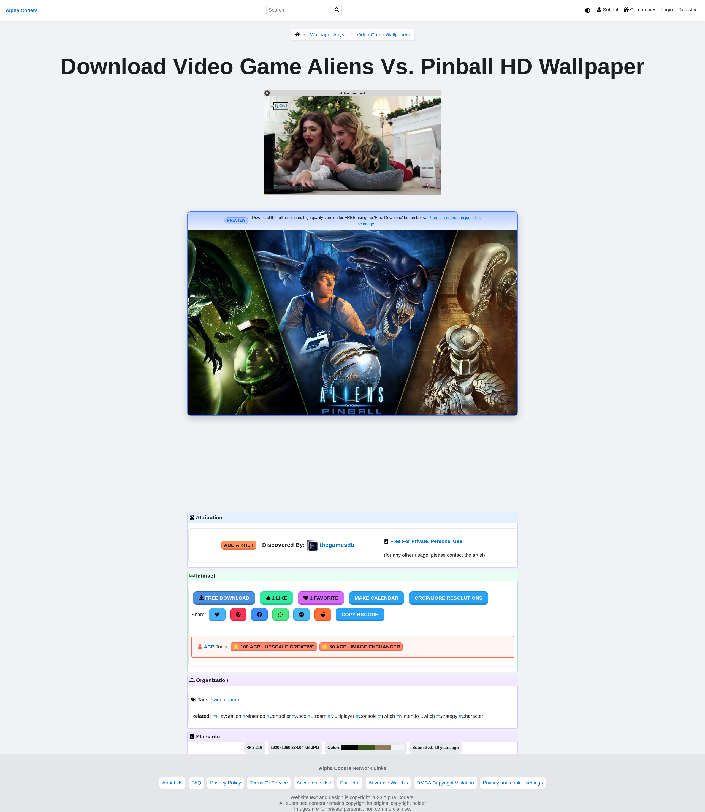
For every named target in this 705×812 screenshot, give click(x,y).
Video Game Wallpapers (383, 34)
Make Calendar (376, 598)
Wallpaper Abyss (328, 34)
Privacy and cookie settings (513, 783)
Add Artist (239, 545)
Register (687, 9)
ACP (209, 647)
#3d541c (366, 747)
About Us (172, 783)
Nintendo (255, 716)
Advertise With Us (388, 783)
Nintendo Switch (416, 716)
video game (226, 699)
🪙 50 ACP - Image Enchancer (361, 647)
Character (471, 716)
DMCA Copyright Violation (445, 783)
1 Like (278, 598)
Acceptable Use (314, 783)
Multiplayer (342, 716)
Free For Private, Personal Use (426, 541)
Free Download (227, 598)
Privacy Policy (225, 783)
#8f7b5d (383, 747)
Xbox (300, 716)
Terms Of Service (269, 783)
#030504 (349, 747)
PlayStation (228, 716)
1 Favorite (323, 598)
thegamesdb (337, 545)
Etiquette (350, 783)
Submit (609, 9)
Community (642, 9)
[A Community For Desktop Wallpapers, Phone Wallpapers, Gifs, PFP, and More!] (297, 34)
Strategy (447, 716)
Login (667, 9)
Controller (279, 716)
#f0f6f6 (397, 747)
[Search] (337, 10)
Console (367, 716)
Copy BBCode (359, 614)
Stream (318, 716)
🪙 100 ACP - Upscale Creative (273, 647)
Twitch (387, 716)
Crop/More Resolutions (448, 598)
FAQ (196, 783)
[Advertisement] (352, 462)
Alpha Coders (22, 10)
